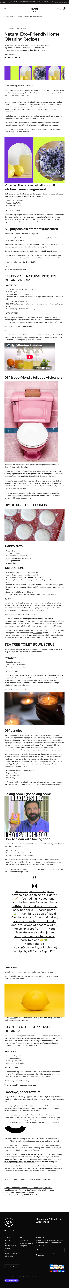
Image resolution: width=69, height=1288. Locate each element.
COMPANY (7, 1237)
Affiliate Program (10, 1246)
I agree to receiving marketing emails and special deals (50, 1254)
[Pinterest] (13, 58)
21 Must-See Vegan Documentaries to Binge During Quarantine (28, 1188)
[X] (9, 58)
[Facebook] (5, 58)
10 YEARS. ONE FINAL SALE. (42, 2)
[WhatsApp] (16, 58)
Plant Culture (13, 16)
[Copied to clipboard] (20, 58)
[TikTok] (15, 1230)
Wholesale (7, 1248)
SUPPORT (23, 1237)
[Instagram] (11, 1231)
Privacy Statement (10, 1253)
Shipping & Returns (26, 1243)
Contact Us (24, 1240)
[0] (63, 9)
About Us (7, 1240)
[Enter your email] (63, 1250)
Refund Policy (8, 1256)
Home (6, 16)
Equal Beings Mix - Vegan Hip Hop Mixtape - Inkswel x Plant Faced (29, 1190)
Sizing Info (23, 1246)
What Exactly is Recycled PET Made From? (20, 1195)
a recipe (13, 1018)
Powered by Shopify (37, 1276)
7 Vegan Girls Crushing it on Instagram (19, 1192)
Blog (5, 1243)
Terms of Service (10, 1251)
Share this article (11, 54)
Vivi (18, 947)
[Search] (60, 9)
